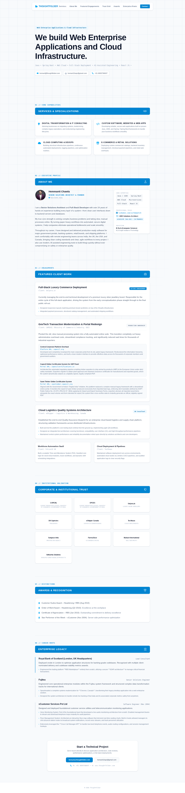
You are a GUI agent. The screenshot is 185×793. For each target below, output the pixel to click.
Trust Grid (106, 6)
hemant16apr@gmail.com (77, 73)
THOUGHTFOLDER (48, 6)
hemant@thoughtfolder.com (50, 73)
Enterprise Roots (130, 6)
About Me (73, 6)
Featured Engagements (89, 6)
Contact (145, 6)
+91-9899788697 (101, 73)
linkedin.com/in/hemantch (130, 213)
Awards (117, 6)
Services (62, 6)
